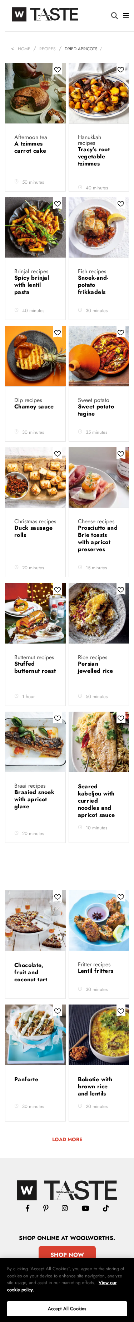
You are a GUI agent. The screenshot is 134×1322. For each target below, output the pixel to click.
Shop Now (67, 1255)
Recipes (47, 49)
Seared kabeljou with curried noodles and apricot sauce (97, 800)
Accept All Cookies (67, 1308)
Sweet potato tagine (96, 410)
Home (24, 49)
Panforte (27, 1079)
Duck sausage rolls (33, 531)
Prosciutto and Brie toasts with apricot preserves (98, 538)
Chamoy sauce (34, 406)
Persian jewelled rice (96, 667)
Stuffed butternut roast (35, 667)
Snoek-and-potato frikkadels (93, 285)
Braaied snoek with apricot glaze (34, 799)
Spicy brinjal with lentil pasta (31, 285)
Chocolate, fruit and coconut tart (31, 972)
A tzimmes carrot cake (31, 147)
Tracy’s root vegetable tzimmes (94, 156)
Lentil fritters (96, 971)
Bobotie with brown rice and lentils (95, 1086)
